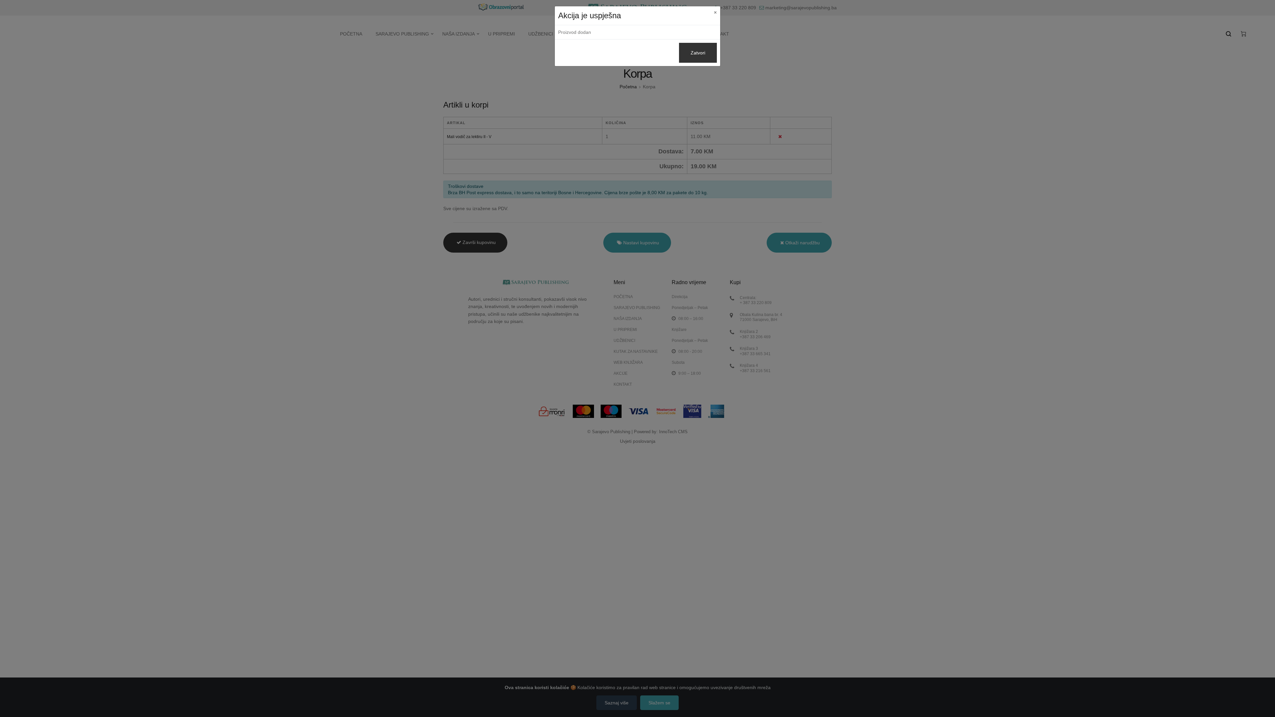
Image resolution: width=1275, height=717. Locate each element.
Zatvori (698, 52)
